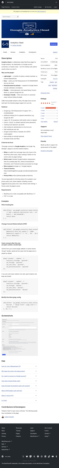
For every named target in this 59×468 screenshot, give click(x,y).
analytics (52, 82)
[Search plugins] (17, 16)
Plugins (18, 433)
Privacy (4, 436)
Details (5, 52)
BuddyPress (6, 449)
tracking (55, 88)
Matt (4, 444)
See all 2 (55, 78)
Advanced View (45, 93)
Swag (47, 436)
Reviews (13, 52)
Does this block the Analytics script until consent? (16, 386)
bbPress (5, 447)
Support (55, 52)
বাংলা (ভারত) (7, 456)
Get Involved (48, 428)
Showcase (19, 428)
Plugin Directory (6, 7)
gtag (50, 85)
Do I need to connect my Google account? (14, 376)
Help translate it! (41, 11)
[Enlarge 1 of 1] (36, 320)
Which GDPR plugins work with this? (12, 390)
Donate (47, 433)
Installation (22, 52)
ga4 (56, 82)
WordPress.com (7, 441)
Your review (44, 121)
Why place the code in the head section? (13, 371)
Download (53, 44)
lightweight (54, 85)
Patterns (18, 436)
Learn (31, 428)
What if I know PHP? (8, 395)
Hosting (4, 433)
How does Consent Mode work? (11, 381)
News (3, 430)
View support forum (46, 136)
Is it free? (4, 400)
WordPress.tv (34, 436)
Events (47, 430)
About (3, 428)
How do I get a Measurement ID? (11, 366)
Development (32, 52)
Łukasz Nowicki (16, 45)
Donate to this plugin (46, 151)
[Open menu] (56, 2)
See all (55, 121)
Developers (33, 433)
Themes (18, 430)
